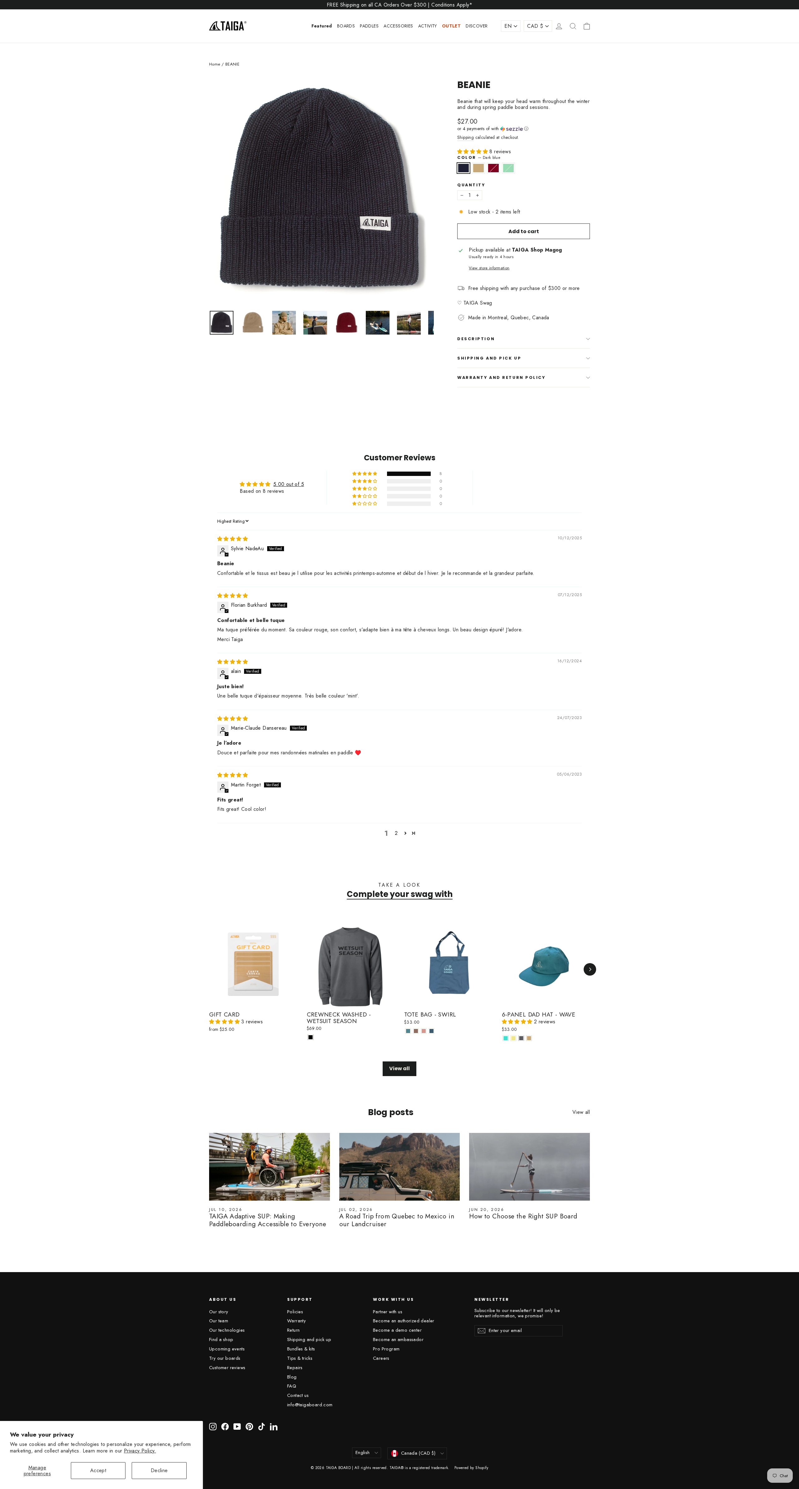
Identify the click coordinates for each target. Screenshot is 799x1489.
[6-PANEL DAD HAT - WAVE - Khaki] (513, 1038)
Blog (292, 1377)
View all (399, 1068)
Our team (218, 1320)
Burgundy (493, 168)
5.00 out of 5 (288, 484)
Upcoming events (227, 1348)
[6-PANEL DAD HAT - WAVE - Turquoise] (505, 1038)
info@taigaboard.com (310, 1404)
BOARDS (346, 26)
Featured (321, 26)
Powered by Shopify (471, 1468)
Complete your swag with (400, 894)
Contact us (298, 1395)
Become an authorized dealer (403, 1320)
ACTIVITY (427, 26)
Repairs (295, 1367)
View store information (489, 268)
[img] (232, 538)
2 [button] (396, 833)
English (362, 1452)
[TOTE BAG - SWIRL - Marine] (431, 1031)
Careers (381, 1358)
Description (476, 338)
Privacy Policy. (140, 1450)
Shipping (465, 137)
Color (478, 157)
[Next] (590, 969)
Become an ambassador (398, 1339)
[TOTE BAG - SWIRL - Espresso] (416, 1031)
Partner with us (387, 1311)
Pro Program (386, 1348)
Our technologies (227, 1330)
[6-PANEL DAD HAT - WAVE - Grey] (521, 1038)
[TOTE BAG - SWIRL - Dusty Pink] (423, 1031)
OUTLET (451, 26)
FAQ (291, 1386)
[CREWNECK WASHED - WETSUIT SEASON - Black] (310, 1037)
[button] (523, 128)
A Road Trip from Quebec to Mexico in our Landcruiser (396, 1220)
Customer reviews (227, 1367)
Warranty (296, 1320)
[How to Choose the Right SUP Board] (529, 1167)
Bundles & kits (301, 1348)
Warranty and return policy (501, 377)
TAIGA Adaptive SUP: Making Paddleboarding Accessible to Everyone (267, 1220)
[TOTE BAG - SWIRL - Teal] (408, 1031)
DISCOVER (477, 26)
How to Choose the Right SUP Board (523, 1216)
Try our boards (225, 1358)
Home (214, 64)
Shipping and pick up (489, 358)
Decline (159, 1470)
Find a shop (221, 1339)
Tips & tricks (299, 1358)
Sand (478, 168)
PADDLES (369, 26)
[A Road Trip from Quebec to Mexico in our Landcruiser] (399, 1167)
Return (293, 1330)
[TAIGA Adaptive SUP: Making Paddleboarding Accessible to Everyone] (269, 1167)
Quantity (471, 185)
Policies (295, 1311)
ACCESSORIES (398, 26)
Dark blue (463, 168)
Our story (218, 1311)
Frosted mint (508, 168)
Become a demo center (397, 1330)
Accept (98, 1470)
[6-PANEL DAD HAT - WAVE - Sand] (529, 1038)
